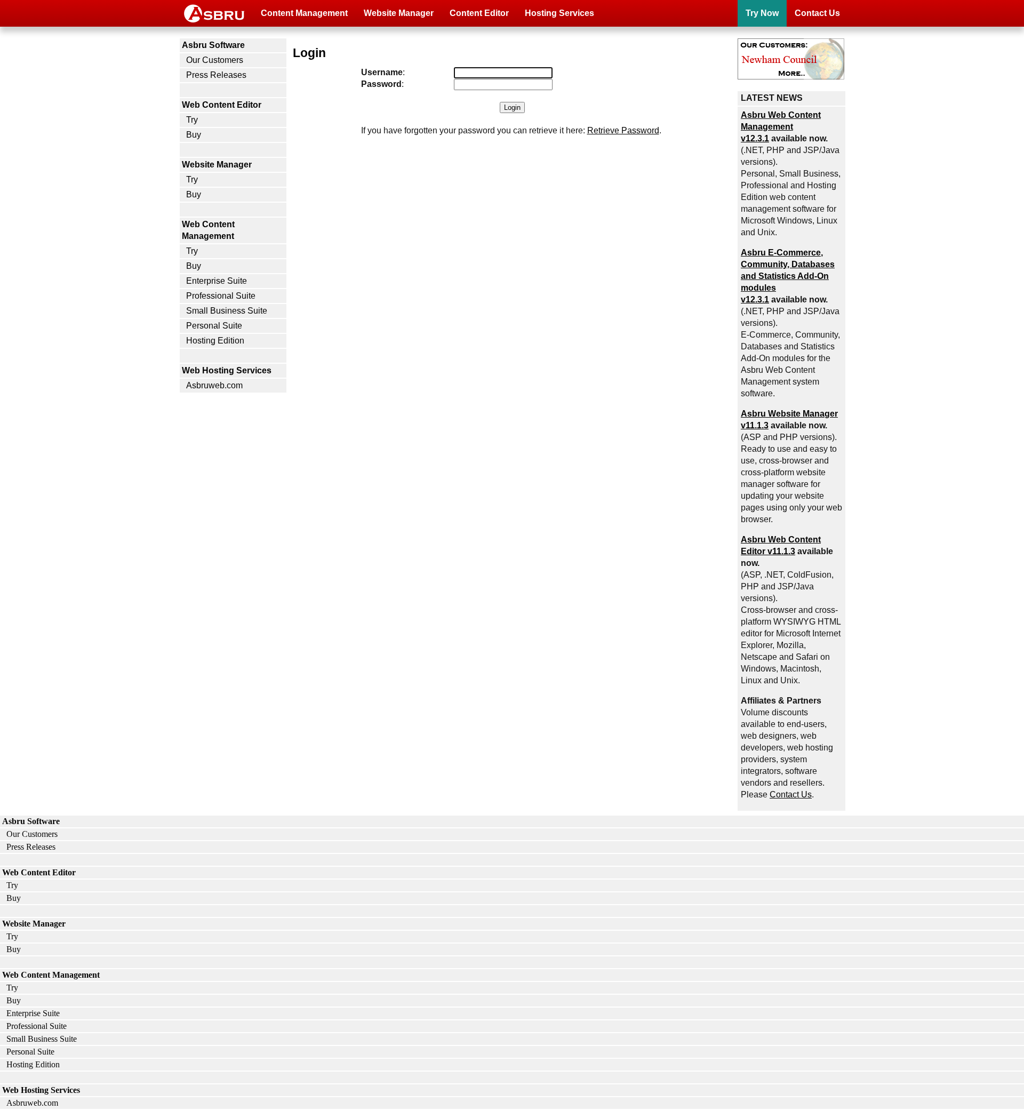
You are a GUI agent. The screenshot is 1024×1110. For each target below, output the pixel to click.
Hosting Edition (215, 340)
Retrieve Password (623, 130)
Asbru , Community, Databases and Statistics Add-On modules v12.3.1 (788, 276)
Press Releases (216, 74)
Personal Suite (214, 325)
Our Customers (214, 60)
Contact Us (817, 13)
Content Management (304, 13)
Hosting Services (559, 13)
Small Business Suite (226, 310)
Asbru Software (213, 45)
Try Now (762, 13)
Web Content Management (208, 230)
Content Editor (479, 13)
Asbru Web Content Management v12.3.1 (781, 126)
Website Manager (399, 13)
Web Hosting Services (226, 370)
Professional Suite (220, 295)
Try (192, 119)
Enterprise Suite (216, 280)
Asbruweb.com (214, 385)
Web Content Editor (221, 104)
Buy (193, 134)
